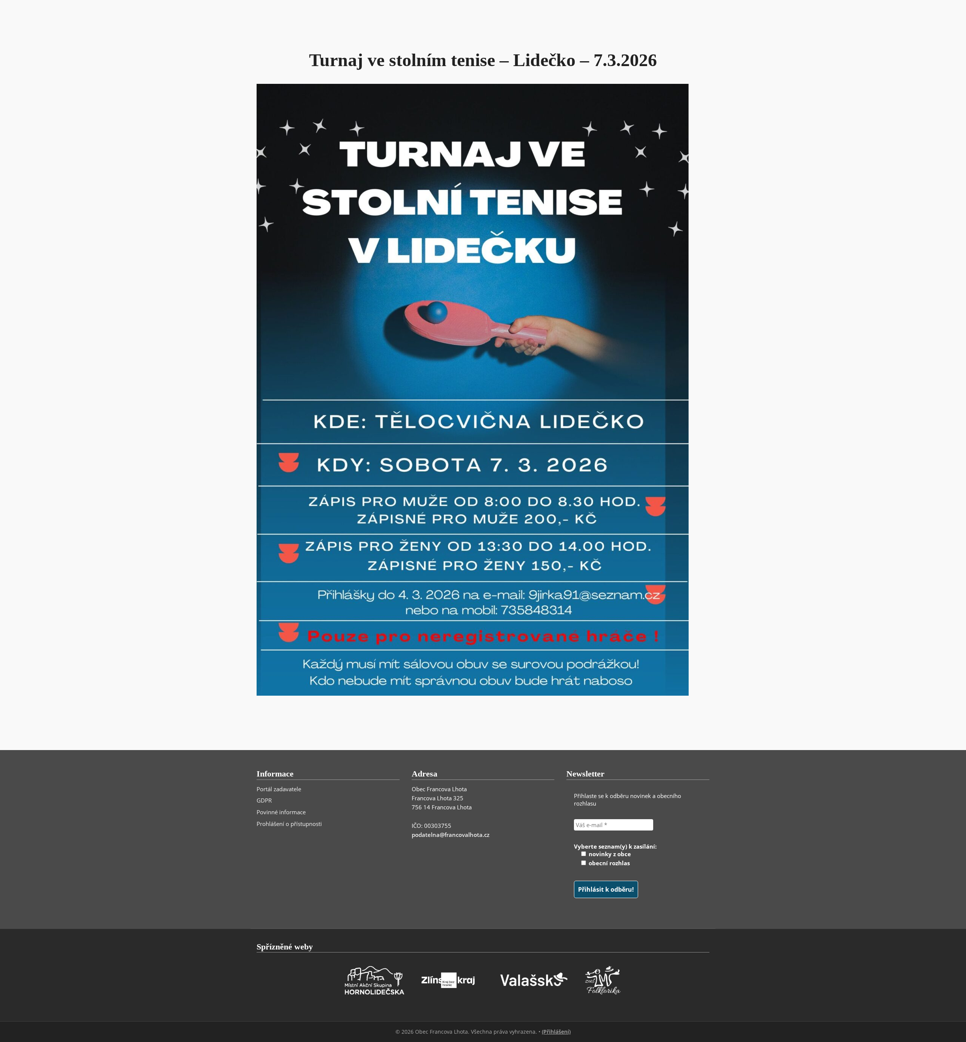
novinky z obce (609, 854)
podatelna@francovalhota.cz (450, 834)
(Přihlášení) (556, 1031)
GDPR (264, 800)
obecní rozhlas (608, 863)
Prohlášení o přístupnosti (289, 823)
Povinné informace (281, 812)
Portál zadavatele (279, 789)
